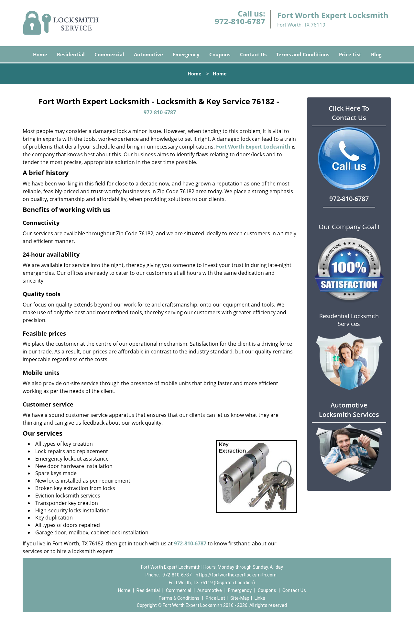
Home (40, 54)
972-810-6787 (240, 21)
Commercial (109, 54)
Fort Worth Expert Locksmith (253, 146)
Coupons (219, 54)
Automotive (148, 54)
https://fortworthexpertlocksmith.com (236, 574)
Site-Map (239, 598)
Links (260, 598)
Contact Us (253, 54)
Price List (350, 54)
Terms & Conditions (179, 598)
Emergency (186, 54)
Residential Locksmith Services (349, 320)
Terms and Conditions (302, 54)
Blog (376, 54)
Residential (71, 54)
